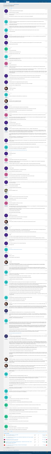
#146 (46, 389)
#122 (46, 166)
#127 (46, 201)
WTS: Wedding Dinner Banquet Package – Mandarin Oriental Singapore (16, 444)
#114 (46, 105)
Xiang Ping (7, 443)
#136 (46, 270)
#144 (46, 364)
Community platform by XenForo (25, 453)
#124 (46, 180)
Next (11, 431)
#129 (46, 220)
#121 (46, 158)
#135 (46, 260)
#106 (46, 47)
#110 (46, 80)
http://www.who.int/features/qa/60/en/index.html (15, 249)
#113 (46, 99)
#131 (46, 233)
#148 (46, 403)
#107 (46, 55)
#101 (46, 9)
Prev (4, 431)
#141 (46, 319)
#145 (46, 372)
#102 (46, 20)
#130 (46, 226)
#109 (46, 74)
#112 (46, 93)
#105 (46, 41)
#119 (46, 145)
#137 (46, 280)
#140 (46, 309)
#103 (46, 28)
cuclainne (5, 6)
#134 (46, 254)
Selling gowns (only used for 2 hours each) (12, 439)
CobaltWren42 (7, 435)
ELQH (45, 437)
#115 (46, 113)
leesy (6, 445)
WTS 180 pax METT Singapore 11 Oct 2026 (12, 434)
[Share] (45, 9)
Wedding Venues (13, 435)
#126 (46, 195)
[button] (13, 2)
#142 (46, 334)
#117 (46, 127)
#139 (46, 302)
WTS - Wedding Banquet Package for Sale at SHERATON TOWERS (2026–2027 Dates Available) (19, 437)
